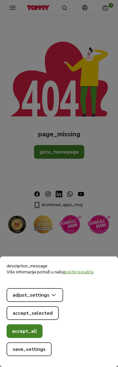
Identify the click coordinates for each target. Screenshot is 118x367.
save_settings (29, 349)
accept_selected (33, 313)
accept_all (24, 331)
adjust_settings (31, 295)
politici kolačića (78, 272)
